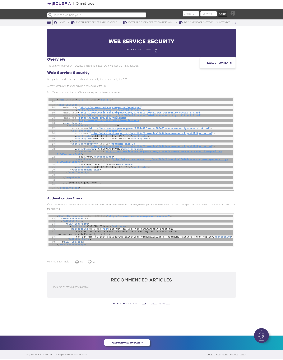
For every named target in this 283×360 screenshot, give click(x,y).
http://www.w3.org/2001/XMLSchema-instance (109, 120)
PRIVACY (233, 355)
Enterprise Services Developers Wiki (151, 22)
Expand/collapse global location (234, 21)
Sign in (222, 13)
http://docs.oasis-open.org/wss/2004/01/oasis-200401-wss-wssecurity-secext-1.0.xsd (140, 112)
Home (62, 22)
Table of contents (218, 62)
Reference (133, 303)
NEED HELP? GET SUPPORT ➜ (127, 342)
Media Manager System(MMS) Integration (209, 22)
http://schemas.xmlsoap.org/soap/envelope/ (110, 107)
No (93, 262)
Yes (81, 262)
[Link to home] (70, 5)
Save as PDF (156, 50)
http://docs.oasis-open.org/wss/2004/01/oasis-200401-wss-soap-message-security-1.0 (142, 160)
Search (50, 15)
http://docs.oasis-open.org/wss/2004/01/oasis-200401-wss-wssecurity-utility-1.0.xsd (139, 115)
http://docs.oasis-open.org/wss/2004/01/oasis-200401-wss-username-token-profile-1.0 (139, 153)
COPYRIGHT (222, 355)
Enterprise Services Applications (97, 22)
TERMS (243, 355)
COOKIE (211, 355)
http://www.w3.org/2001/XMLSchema (102, 117)
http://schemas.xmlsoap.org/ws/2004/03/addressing (114, 110)
